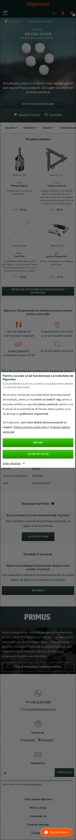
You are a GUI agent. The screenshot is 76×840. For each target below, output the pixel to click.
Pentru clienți (38, 807)
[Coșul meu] (71, 13)
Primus (36, 468)
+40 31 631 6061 (40, 702)
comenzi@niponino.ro (42, 709)
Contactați (38, 833)
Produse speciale (38, 824)
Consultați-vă (38, 816)
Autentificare (62, 13)
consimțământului (32, 784)
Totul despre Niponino (38, 799)
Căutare (53, 13)
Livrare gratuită (17, 351)
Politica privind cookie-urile (30, 427)
